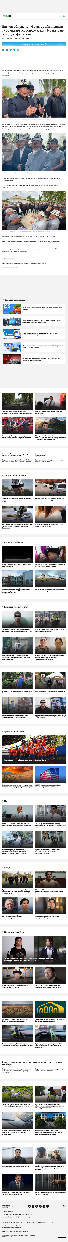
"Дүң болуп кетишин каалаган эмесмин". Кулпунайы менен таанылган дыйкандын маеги (50, 825)
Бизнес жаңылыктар (15, 300)
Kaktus (28, 38)
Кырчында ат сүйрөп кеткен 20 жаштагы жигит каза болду (50, 692)
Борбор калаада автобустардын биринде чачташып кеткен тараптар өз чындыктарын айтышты (49, 657)
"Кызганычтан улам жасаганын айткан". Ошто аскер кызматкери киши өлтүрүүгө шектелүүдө (17, 631)
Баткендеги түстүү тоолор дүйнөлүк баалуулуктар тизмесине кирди (15, 1020)
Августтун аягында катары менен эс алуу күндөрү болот (49, 454)
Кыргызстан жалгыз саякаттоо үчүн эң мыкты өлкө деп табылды (49, 1070)
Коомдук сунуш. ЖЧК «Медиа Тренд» (12, 1225)
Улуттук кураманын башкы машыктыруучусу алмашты (12, 917)
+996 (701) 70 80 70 (51, 1217)
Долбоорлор (12, 1231)
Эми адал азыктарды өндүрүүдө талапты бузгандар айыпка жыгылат (50, 1020)
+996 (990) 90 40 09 (18, 1217)
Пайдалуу (25, 1231)
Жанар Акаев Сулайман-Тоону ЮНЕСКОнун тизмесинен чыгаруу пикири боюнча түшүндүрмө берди (50, 437)
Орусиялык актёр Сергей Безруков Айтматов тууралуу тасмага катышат (48, 986)
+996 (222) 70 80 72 (40, 1217)
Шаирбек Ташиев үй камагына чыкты (15, 1166)
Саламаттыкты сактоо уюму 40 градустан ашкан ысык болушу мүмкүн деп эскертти (17, 786)
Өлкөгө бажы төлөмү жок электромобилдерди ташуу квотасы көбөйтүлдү (32, 1063)
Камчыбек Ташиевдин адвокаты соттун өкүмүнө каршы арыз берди (16, 1193)
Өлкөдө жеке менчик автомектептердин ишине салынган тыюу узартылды (49, 499)
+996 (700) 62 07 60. (41, 263)
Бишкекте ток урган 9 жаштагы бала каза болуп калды (17, 692)
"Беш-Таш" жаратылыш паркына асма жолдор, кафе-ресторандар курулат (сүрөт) (17, 1105)
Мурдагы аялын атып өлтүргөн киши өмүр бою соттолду (50, 716)
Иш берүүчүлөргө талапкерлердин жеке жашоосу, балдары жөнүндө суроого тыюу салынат (50, 1168)
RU (64, 1206)
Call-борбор (19, 1231)
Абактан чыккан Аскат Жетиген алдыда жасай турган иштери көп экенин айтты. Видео (17, 500)
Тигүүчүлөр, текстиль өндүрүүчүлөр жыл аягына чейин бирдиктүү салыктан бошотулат (17, 526)
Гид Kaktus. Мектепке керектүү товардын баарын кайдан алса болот (16, 454)
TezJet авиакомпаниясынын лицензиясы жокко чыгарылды (50, 590)
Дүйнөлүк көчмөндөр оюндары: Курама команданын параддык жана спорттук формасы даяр (16, 891)
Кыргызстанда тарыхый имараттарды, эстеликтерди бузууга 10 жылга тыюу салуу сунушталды (16, 590)
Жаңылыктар (5, 1231)
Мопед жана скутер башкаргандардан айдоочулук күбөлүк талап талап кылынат (17, 1044)
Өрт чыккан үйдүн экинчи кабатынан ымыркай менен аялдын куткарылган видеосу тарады (16, 657)
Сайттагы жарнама (7, 1211)
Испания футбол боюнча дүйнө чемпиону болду (25, 760)
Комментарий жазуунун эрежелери (11, 1227)
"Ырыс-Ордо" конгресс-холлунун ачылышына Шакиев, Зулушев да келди (16, 437)
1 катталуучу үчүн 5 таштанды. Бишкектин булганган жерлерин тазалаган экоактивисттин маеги (14, 851)
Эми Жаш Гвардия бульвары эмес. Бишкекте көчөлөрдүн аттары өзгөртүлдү (17, 412)
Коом (3, 38)
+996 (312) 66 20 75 (27, 1214)
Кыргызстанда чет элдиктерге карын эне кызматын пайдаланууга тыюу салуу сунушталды (16, 1070)
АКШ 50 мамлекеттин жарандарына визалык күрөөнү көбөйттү (48, 786)
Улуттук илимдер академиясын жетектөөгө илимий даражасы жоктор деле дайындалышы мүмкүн (49, 1132)
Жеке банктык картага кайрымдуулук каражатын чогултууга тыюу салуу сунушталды (16, 1132)
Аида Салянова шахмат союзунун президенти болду (47, 917)
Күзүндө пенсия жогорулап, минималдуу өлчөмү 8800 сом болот (49, 461)
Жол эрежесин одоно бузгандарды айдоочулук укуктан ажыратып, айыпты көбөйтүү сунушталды (50, 1106)
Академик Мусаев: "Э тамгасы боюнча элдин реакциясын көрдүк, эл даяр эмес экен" (16, 825)
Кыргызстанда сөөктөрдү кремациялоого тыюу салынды (17, 565)
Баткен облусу (8, 259)
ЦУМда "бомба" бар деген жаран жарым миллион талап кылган (49, 630)
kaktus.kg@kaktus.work (15, 1214)
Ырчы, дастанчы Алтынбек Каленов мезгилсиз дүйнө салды (15, 986)
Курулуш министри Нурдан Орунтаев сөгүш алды (48, 412)
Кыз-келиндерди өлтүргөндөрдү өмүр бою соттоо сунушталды (50, 1193)
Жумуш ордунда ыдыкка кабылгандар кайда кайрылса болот (49, 525)
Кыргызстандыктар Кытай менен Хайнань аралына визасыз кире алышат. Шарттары (17, 461)
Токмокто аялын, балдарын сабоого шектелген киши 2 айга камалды (15, 716)
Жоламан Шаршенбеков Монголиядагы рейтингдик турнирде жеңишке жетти (49, 891)
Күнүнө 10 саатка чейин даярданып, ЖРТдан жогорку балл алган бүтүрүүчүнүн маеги (48, 851)
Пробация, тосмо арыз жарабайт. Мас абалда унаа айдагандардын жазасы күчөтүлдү (48, 1045)
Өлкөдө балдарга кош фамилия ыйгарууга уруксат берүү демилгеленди (50, 565)
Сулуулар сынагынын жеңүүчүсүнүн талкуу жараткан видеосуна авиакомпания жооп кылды (28, 959)
